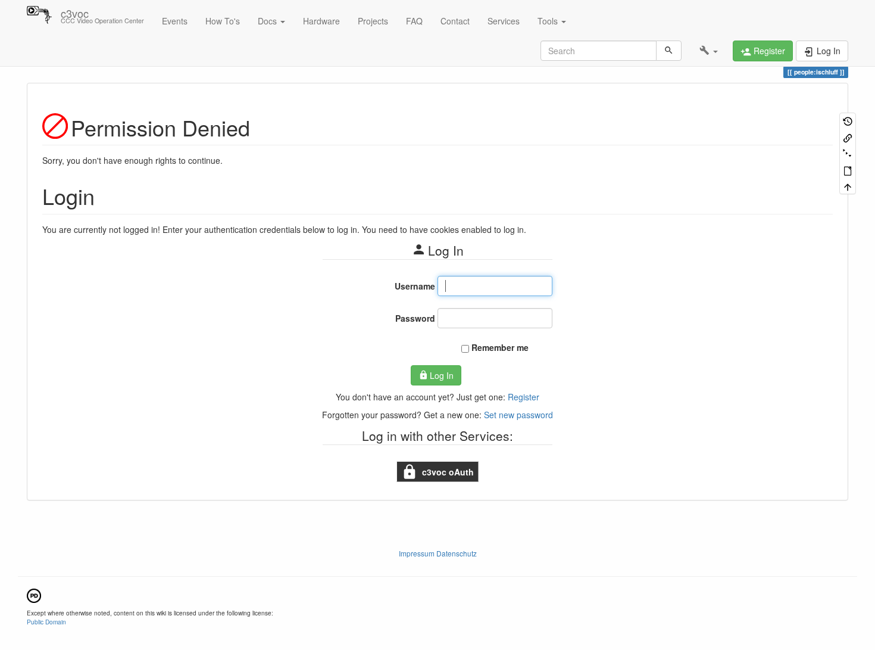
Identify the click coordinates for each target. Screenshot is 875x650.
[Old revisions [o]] (847, 120)
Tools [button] (549, 21)
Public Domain (46, 621)
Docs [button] (268, 21)
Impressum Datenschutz (438, 553)
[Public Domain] (34, 594)
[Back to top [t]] (847, 186)
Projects (373, 21)
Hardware (321, 21)
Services (504, 21)
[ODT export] (847, 169)
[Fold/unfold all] (847, 153)
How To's (222, 21)
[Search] (669, 51)
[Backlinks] (847, 136)
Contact (455, 21)
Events (175, 21)
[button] (708, 51)
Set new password (518, 415)
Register (523, 397)
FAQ (414, 21)
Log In (442, 375)
